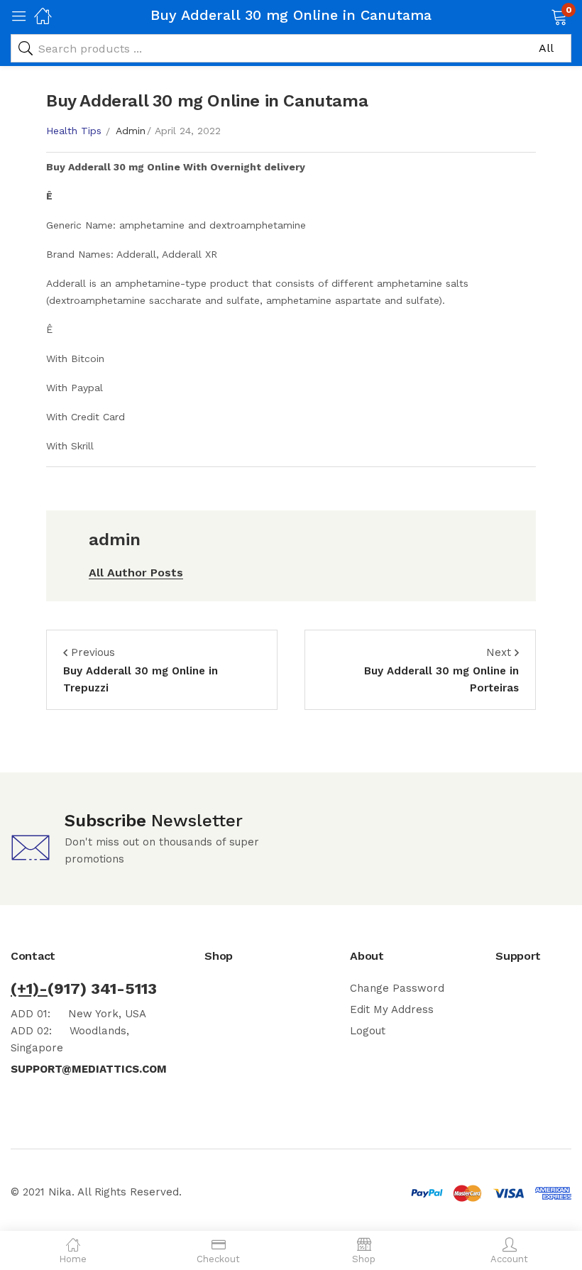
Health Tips (73, 130)
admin (131, 130)
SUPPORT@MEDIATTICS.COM (89, 1069)
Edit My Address (392, 1009)
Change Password (397, 988)
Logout (367, 1030)
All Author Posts (136, 572)
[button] (541, 15)
